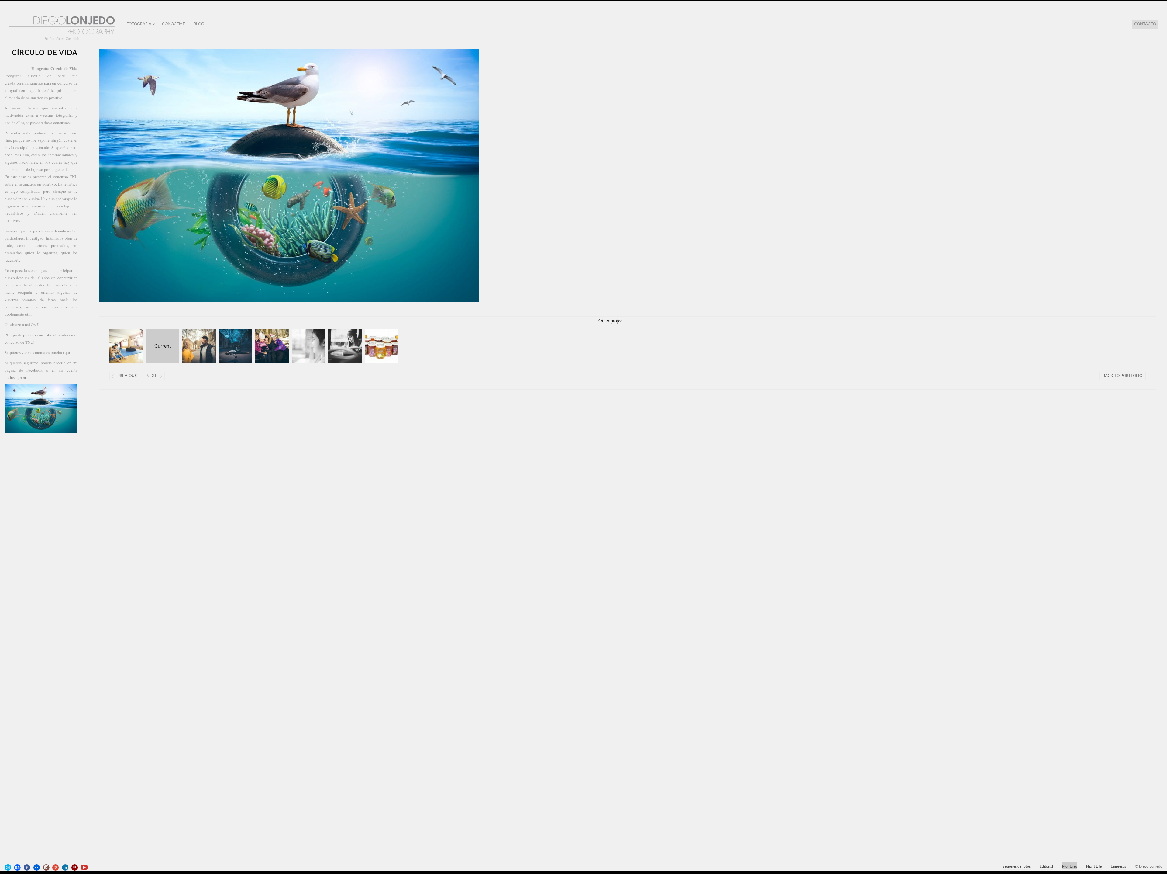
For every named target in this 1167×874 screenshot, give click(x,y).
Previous (127, 376)
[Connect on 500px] (8, 867)
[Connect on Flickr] (37, 867)
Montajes (1069, 866)
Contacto (1145, 24)
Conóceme (173, 24)
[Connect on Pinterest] (75, 867)
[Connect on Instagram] (47, 867)
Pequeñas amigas (266, 346)
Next (151, 376)
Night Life (1094, 866)
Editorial (1046, 866)
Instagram (18, 377)
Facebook (34, 370)
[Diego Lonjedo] (62, 25)
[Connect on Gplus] (56, 867)
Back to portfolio (1122, 376)
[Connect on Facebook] (28, 867)
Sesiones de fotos (1017, 866)
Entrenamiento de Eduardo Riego (120, 346)
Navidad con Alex (303, 346)
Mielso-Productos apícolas (376, 346)
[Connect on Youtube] (85, 867)
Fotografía (138, 24)
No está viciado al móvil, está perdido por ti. (230, 346)
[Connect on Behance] (18, 867)
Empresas (1118, 866)
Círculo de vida (158, 346)
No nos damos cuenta (193, 346)
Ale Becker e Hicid (339, 346)
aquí (66, 352)
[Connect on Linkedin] (66, 867)
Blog (199, 24)
